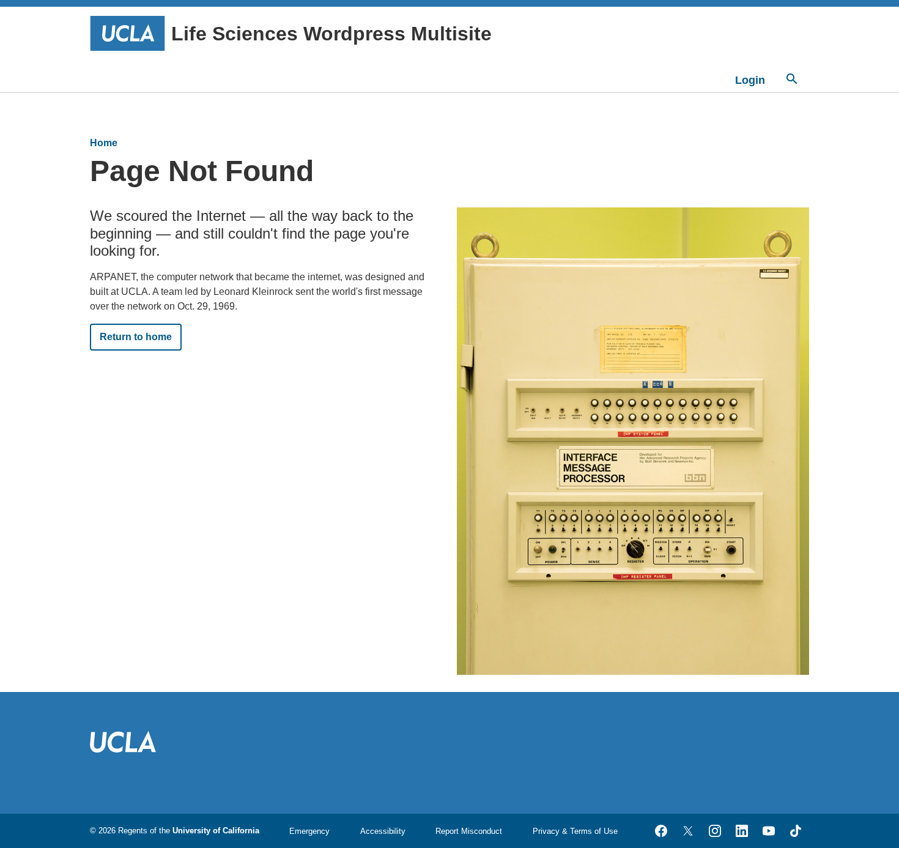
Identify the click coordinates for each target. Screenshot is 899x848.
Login (750, 80)
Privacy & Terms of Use (575, 831)
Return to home (136, 337)
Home (103, 143)
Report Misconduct (468, 831)
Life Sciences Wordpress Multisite (331, 34)
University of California (215, 830)
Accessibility (382, 831)
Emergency (309, 831)
